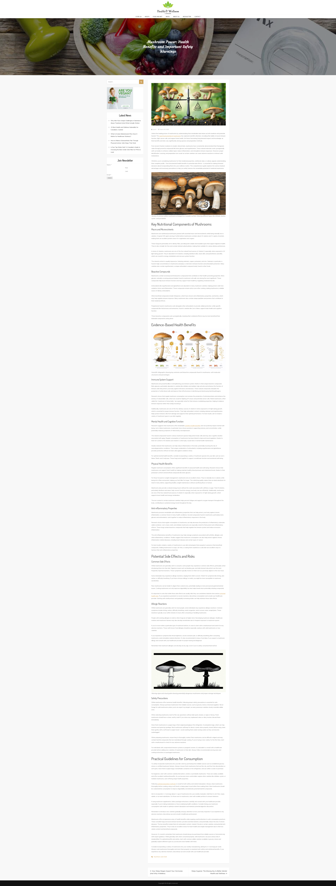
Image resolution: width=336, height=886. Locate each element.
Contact (197, 16)
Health (147, 16)
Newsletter (187, 16)
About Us (176, 16)
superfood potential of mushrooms (170, 136)
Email (109, 175)
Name (109, 165)
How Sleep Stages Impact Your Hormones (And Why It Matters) (166, 872)
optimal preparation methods (167, 784)
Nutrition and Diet (160, 857)
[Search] (141, 82)
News (168, 16)
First (126, 168)
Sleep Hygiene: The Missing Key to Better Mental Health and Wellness (209, 872)
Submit (110, 178)
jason (154, 129)
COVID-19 (138, 16)
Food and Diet (157, 16)
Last (126, 171)
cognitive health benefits (192, 425)
